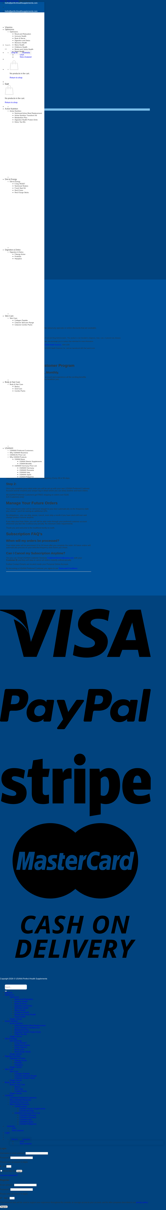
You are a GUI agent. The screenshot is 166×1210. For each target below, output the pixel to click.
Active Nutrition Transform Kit (26, 115)
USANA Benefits (25, 464)
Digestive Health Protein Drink (26, 120)
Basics (17, 1087)
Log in (19, 1171)
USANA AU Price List (19, 1102)
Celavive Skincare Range (24, 323)
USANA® (9, 1095)
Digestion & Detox (13, 250)
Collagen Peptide (21, 320)
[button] (21, 1139)
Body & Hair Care (12, 382)
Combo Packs (21, 1091)
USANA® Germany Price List (26, 466)
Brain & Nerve (20, 38)
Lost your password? (9, 1175)
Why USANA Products (19, 1104)
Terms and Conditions (68, 568)
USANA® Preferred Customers (23, 1098)
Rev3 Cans (19, 190)
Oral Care (19, 1089)
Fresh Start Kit (20, 188)
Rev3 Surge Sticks (22, 192)
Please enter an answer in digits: (14, 1162)
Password (5, 1158)
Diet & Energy (11, 179)
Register (4, 1207)
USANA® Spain (25, 475)
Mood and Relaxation (23, 34)
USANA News (20, 459)
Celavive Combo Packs (23, 325)
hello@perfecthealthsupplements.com (21, 3)
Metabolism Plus (21, 118)
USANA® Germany (26, 468)
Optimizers (14, 32)
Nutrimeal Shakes (21, 186)
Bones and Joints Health (24, 49)
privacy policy (142, 1202)
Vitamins (8, 27)
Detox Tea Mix (20, 122)
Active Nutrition (11, 109)
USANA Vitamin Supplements (30, 461)
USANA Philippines (26, 477)
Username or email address (12, 1153)
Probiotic (18, 256)
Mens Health (19, 45)
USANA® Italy (24, 472)
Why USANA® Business (20, 1100)
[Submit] (6, 991)
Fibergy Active (20, 254)
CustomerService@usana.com (60, 558)
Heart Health (19, 51)
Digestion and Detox (22, 40)
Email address (7, 1185)
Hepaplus (18, 259)
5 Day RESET (20, 184)
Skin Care (9, 316)
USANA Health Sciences (52, 345)
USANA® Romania (26, 470)
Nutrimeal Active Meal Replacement (28, 113)
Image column (16, 1019)
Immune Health (20, 36)
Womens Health (21, 43)
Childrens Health (21, 47)
